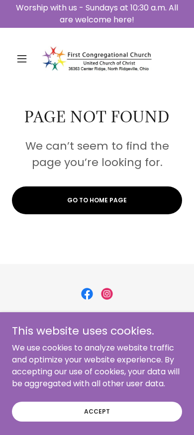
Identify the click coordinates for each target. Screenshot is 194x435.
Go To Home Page (97, 200)
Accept (97, 411)
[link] (97, 58)
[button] (24, 59)
